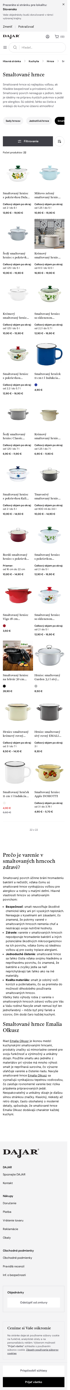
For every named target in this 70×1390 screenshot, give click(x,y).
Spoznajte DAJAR (14, 1174)
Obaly (7, 1238)
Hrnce (50, 61)
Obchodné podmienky (17, 1258)
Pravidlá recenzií (13, 1266)
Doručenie (9, 1203)
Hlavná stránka (12, 61)
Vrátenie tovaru (13, 1220)
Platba (7, 1212)
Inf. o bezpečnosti (14, 1275)
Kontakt (8, 1183)
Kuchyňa (34, 61)
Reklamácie (10, 1229)
